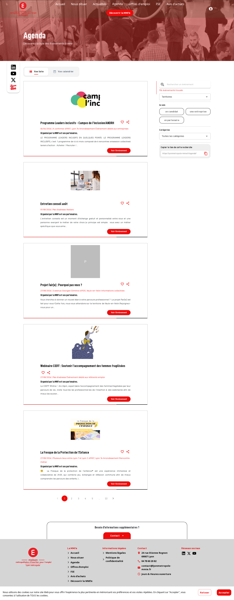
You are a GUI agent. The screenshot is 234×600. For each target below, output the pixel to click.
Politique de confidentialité (114, 559)
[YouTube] (194, 553)
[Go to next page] (113, 498)
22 (106, 498)
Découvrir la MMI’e (119, 13)
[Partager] (128, 122)
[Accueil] (38, 556)
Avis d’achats (78, 576)
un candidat (171, 111)
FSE (72, 571)
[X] (189, 553)
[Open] (206, 96)
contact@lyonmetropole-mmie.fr (156, 567)
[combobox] (183, 97)
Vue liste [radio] (39, 71)
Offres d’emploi (79, 567)
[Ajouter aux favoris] (122, 122)
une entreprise (198, 111)
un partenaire (171, 120)
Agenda (75, 562)
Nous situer (77, 557)
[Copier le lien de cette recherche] (206, 153)
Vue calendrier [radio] (65, 71)
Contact (115, 535)
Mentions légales (116, 552)
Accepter (224, 592)
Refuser (204, 592)
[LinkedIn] (183, 553)
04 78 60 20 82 (148, 561)
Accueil (75, 552)
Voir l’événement (119, 150)
